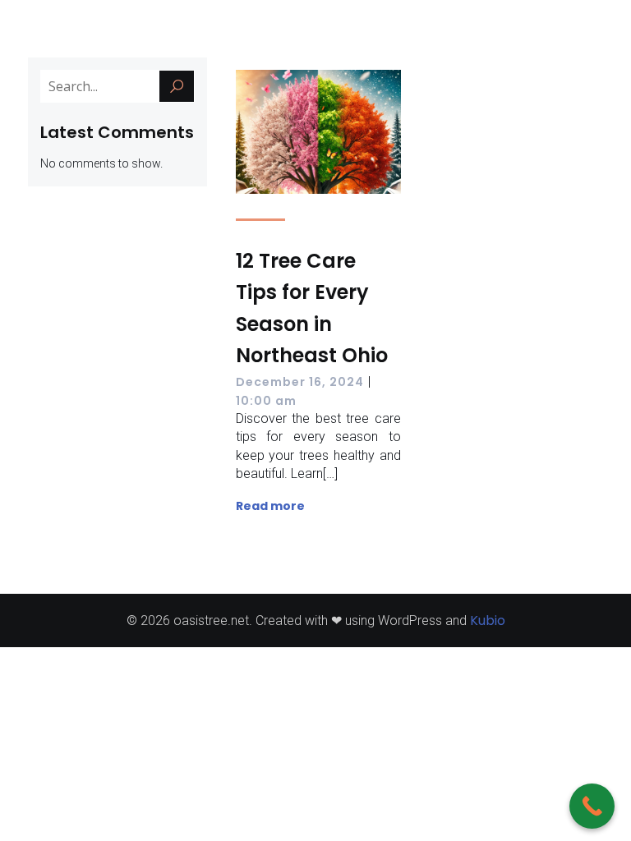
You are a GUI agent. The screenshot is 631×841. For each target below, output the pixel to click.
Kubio (487, 620)
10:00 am (266, 401)
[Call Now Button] (592, 806)
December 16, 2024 (300, 382)
